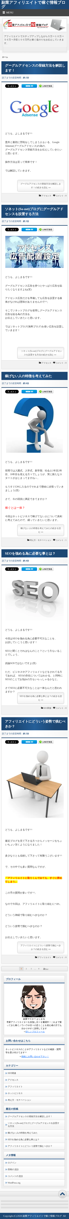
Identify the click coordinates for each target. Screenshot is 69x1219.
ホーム (5, 57)
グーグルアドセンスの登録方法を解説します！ (30, 1116)
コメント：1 (61, 540)
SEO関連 (47, 708)
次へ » (45, 969)
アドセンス (46, 196)
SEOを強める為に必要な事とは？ (30, 553)
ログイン (12, 1162)
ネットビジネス (15, 1093)
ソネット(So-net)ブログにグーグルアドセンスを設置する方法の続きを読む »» (41, 353)
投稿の (13, 1169)
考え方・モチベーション (40, 540)
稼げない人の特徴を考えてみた (28, 376)
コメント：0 (61, 196)
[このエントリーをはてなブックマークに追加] (29, 87)
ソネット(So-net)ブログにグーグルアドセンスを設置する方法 (33, 1124)
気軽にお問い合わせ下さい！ (35, 1056)
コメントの (15, 1176)
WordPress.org (14, 1183)
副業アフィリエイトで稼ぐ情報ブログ (42, 1216)
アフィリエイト (44, 957)
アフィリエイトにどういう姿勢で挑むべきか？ (30, 1146)
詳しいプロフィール (35, 1031)
